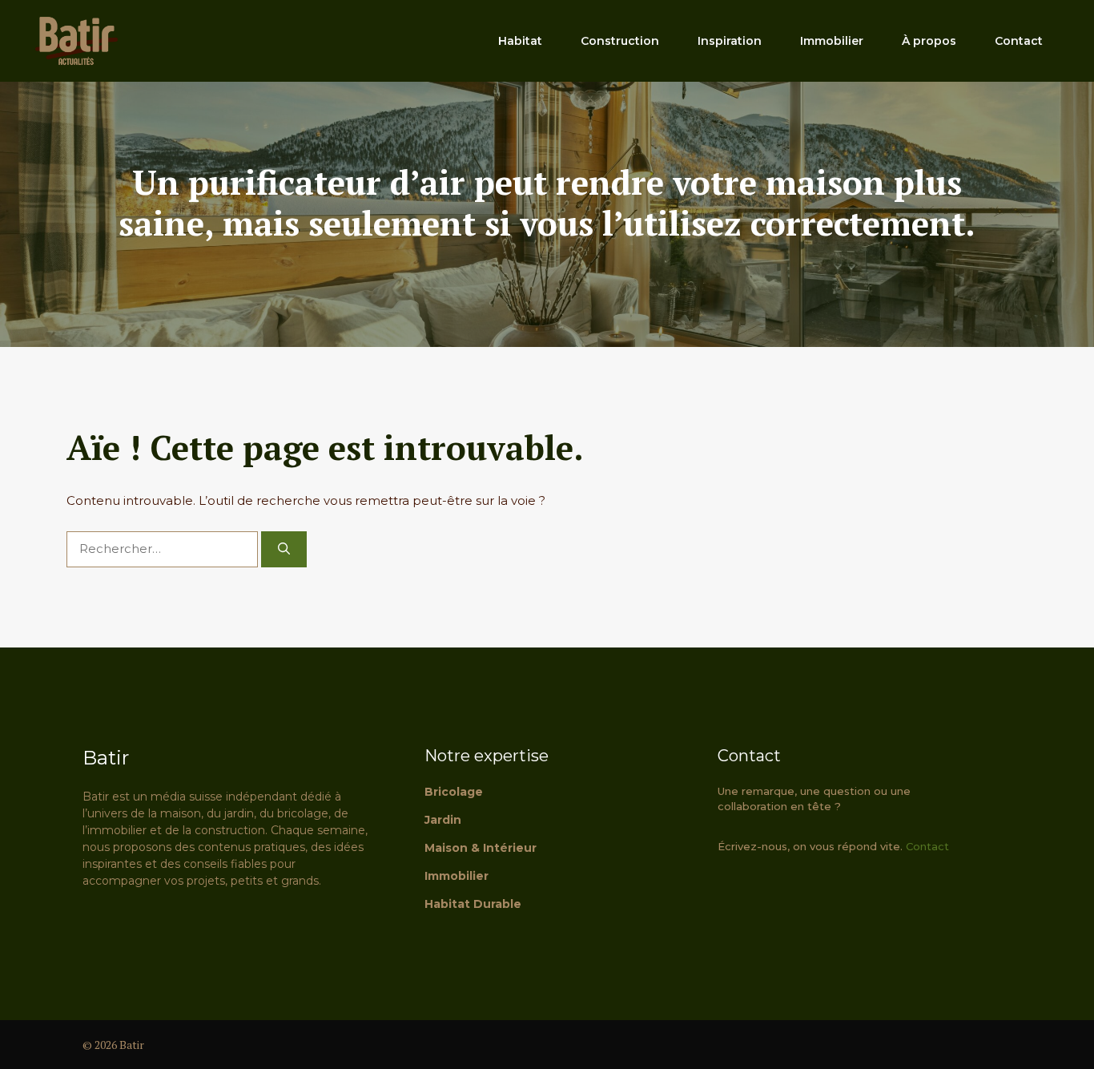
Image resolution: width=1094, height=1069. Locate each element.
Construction (620, 41)
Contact (1019, 41)
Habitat (520, 41)
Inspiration (730, 41)
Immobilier (831, 41)
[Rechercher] (284, 549)
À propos (929, 41)
